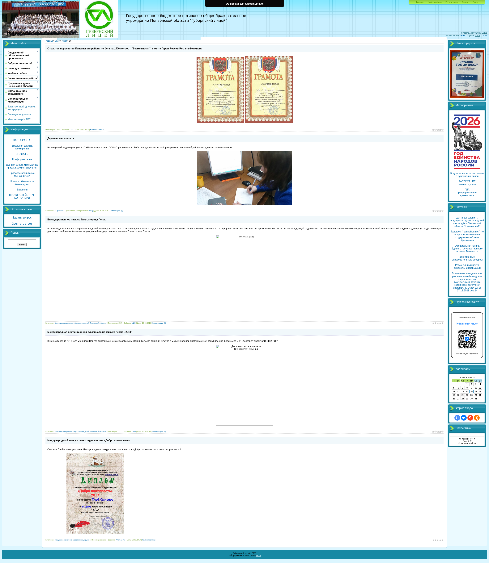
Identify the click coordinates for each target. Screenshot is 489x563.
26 (454, 399)
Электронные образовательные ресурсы (467, 258)
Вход (475, 2)
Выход (465, 2)
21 (462, 395)
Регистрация (451, 2)
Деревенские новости (60, 138)
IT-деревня (59, 211)
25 (480, 395)
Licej (71, 130)
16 (471, 391)
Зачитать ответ (22, 223)
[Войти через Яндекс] (470, 418)
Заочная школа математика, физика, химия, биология (22, 166)
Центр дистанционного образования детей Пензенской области (80, 323)
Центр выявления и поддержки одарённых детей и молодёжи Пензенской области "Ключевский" (467, 222)
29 (467, 399)
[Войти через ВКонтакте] (464, 418)
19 (454, 395)
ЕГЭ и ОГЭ (22, 153)
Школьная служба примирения (21, 147)
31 (476, 399)
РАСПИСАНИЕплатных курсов (467, 183)
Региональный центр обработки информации (467, 266)
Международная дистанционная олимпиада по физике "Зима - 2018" (89, 332)
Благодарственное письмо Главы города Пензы (76, 219)
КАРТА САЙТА (22, 140)
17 (476, 391)
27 (458, 399)
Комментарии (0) (97, 130)
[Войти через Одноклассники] (477, 418)
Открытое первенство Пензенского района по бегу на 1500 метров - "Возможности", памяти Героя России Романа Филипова (124, 48)
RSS (485, 35)
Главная (420, 2)
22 (467, 395)
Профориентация (22, 159)
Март (64, 41)
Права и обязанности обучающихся (22, 183)
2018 (57, 41)
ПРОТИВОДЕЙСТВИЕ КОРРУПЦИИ (22, 196)
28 (462, 399)
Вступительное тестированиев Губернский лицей (467, 174)
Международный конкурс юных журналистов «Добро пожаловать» (88, 440)
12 (454, 391)
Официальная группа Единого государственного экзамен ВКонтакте (467, 248)
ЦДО (134, 323)
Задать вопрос (22, 217)
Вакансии (22, 189)
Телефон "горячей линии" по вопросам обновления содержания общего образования (467, 236)
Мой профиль (435, 2)
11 (480, 388)
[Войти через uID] (457, 418)
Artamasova (120, 540)
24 (476, 395)
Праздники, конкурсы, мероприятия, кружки (72, 540)
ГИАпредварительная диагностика (467, 192)
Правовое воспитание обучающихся (22, 174)
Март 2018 (467, 377)
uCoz (258, 555)
